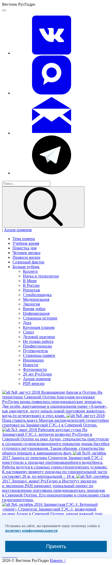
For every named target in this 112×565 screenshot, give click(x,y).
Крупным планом (38, 327)
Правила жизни (26, 257)
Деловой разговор (39, 337)
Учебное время (26, 243)
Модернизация (36, 299)
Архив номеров (18, 230)
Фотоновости (35, 369)
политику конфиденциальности (31, 531)
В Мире (30, 280)
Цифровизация (36, 313)
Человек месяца (26, 252)
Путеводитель (35, 351)
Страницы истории (40, 318)
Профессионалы (37, 346)
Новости (30, 365)
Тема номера (24, 238)
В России (31, 285)
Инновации (33, 360)
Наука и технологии (41, 276)
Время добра (34, 309)
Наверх (58, 560)
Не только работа (38, 341)
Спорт (28, 332)
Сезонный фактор (28, 262)
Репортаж (31, 290)
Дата (27, 323)
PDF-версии (34, 383)
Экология (31, 304)
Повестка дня (24, 248)
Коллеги (30, 271)
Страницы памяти (39, 355)
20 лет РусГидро (37, 374)
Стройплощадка (37, 294)
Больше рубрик (26, 266)
